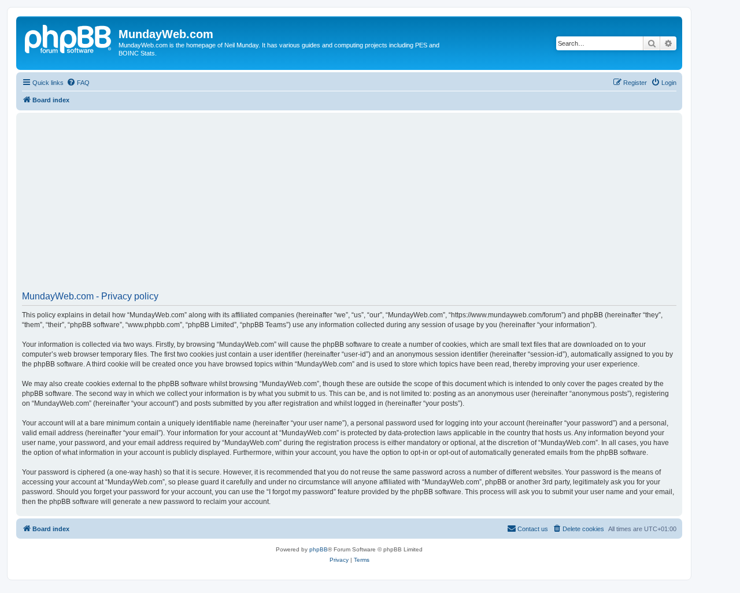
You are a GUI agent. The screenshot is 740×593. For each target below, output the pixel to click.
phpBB (318, 549)
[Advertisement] (369, 206)
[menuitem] (78, 83)
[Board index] (69, 37)
